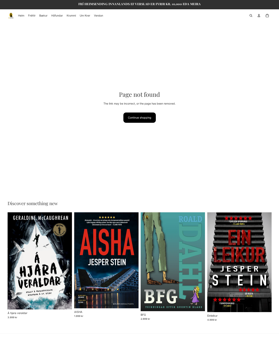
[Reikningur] (259, 15)
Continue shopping (139, 117)
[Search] (251, 15)
